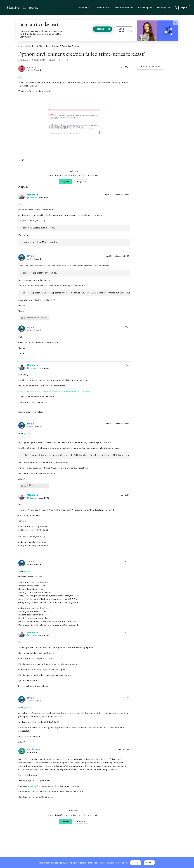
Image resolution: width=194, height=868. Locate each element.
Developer (162, 7)
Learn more (122, 30)
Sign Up (101, 29)
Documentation (122, 7)
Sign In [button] (65, 182)
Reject (149, 863)
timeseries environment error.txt (36, 317)
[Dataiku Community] (21, 7)
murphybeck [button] (33, 749)
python (33, 786)
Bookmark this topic (150, 66)
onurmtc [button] (31, 67)
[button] (175, 22)
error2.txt (28, 485)
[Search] (175, 7)
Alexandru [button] (32, 194)
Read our (117, 862)
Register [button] (81, 182)
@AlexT (28, 433)
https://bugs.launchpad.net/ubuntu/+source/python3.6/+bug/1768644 (53, 391)
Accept (135, 863)
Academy (82, 7)
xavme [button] (30, 256)
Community (101, 7)
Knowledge (143, 7)
